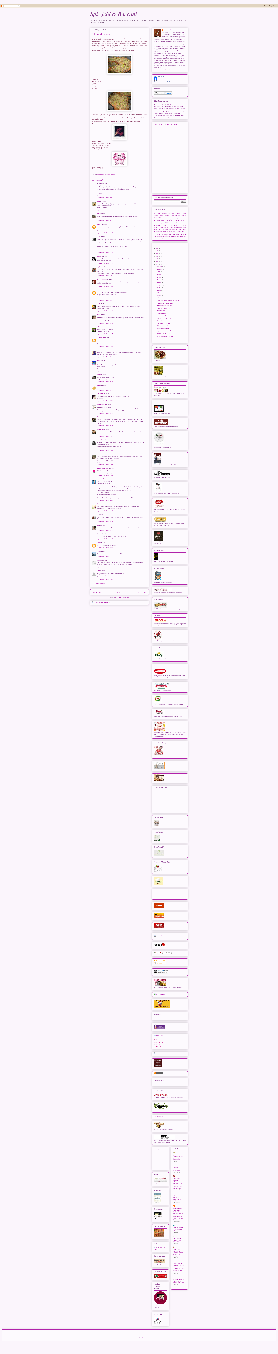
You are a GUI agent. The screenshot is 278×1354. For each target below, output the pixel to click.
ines (98, 525)
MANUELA (100, 327)
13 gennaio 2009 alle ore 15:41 (105, 539)
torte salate (157, 238)
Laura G (99, 440)
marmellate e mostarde (178, 223)
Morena (99, 224)
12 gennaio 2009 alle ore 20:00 (105, 197)
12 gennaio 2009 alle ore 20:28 (105, 210)
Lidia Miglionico (101, 394)
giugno (159, 282)
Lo (97, 514)
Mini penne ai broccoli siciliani (165, 303)
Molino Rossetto (176, 225)
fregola (168, 220)
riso (170, 234)
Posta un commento (100, 583)
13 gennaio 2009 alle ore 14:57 (105, 521)
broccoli (179, 213)
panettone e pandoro (169, 227)
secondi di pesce (110, 174)
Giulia (98, 236)
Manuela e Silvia (168, 30)
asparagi (164, 213)
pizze (174, 231)
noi (159, 227)
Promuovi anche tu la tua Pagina (162, 81)
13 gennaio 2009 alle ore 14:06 (105, 511)
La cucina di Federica (176, 1179)
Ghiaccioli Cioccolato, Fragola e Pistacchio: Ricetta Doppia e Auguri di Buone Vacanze (178, 1185)
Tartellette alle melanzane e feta (165, 305)
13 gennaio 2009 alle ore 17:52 (105, 567)
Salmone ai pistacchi (162, 326)
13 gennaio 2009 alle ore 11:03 (105, 464)
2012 (157, 256)
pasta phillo (161, 229)
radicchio (166, 234)
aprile (159, 287)
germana (99, 290)
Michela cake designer (103, 468)
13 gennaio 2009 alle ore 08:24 (105, 323)
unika (98, 214)
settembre (160, 274)
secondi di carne (181, 234)
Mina (98, 571)
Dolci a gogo (100, 429)
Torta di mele (158, 1038)
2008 (157, 340)
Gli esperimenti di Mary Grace (178, 1209)
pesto (180, 229)
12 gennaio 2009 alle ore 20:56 (105, 233)
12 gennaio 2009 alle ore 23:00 (105, 275)
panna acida (178, 227)
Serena (99, 417)
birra (169, 213)
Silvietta (99, 256)
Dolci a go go (176, 1249)
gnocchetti (182, 220)
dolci (155, 220)
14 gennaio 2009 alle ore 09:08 (105, 579)
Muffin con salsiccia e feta (163, 308)
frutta (98, 174)
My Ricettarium (101, 404)
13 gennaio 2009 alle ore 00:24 (105, 286)
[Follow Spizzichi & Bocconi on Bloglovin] (163, 94)
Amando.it (162, 1018)
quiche (161, 234)
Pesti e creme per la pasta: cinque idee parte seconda (178, 1158)
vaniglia (175, 1167)
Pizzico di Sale (101, 337)
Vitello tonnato (158, 1042)
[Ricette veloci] (158, 1035)
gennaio (159, 295)
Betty (98, 360)
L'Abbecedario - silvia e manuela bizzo (165, 124)
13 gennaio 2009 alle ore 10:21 (105, 381)
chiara (98, 504)
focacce (163, 220)
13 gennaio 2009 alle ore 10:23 (105, 390)
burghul (184, 213)
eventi (159, 220)
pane (162, 227)
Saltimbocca (157, 1040)
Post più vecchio (142, 592)
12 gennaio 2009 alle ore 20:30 (105, 220)
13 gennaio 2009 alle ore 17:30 (105, 556)
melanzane (157, 225)
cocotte (184, 215)
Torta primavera (161, 310)
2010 (157, 261)
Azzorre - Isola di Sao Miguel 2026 (178, 1241)
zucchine (172, 238)
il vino (166, 222)
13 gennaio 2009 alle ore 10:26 (105, 401)
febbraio (159, 293)
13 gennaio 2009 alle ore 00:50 (105, 300)
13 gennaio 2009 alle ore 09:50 (105, 371)
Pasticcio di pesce (161, 313)
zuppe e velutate (179, 238)
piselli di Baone (167, 231)
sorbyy (99, 374)
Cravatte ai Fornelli (178, 1279)
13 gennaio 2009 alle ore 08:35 (105, 334)
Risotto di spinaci (161, 321)
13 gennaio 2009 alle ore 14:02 (105, 500)
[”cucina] (155, 1053)
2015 (157, 248)
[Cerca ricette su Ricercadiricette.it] (159, 994)
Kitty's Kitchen (177, 1264)
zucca (167, 238)
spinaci (173, 236)
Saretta (99, 454)
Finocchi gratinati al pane (163, 316)
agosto (159, 277)
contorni (157, 217)
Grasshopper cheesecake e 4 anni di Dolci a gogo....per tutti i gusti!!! (178, 1253)
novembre (160, 269)
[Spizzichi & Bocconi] (155, 80)
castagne (167, 215)
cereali (172, 215)
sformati (167, 236)
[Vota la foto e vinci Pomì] (160, 1249)
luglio (159, 279)
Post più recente (97, 592)
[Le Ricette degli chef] (159, 936)
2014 (157, 251)
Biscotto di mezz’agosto (176, 1169)
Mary (98, 385)
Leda (98, 350)
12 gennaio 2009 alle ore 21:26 (105, 252)
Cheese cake (158, 1046)
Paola (98, 551)
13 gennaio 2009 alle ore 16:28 (105, 547)
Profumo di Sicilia (178, 1227)
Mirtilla (99, 304)
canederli (156, 215)
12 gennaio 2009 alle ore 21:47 (105, 263)
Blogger (142, 1337)
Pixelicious (176, 1196)
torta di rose (182, 236)
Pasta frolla (157, 1044)
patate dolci (168, 229)
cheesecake (178, 215)
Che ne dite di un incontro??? (164, 323)
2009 (157, 264)
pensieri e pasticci (178, 1155)
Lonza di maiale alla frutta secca (165, 336)
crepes (168, 218)
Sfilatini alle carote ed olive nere (165, 298)
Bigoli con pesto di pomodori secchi (166, 331)
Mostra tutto (183, 1287)
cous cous (164, 218)
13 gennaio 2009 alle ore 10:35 (105, 413)
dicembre (159, 266)
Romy (98, 314)
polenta (179, 231)
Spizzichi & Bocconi (113, 14)
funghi (177, 220)
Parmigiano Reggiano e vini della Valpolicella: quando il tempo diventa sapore (178, 1268)
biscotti (173, 213)
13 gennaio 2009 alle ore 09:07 (105, 346)
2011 (157, 259)
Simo (98, 201)
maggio (159, 285)
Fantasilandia (100, 479)
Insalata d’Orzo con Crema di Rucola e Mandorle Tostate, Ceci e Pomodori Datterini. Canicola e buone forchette (178, 1216)
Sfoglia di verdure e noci (163, 333)
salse (173, 234)
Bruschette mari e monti (163, 328)
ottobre (159, 272)
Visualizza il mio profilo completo (162, 70)
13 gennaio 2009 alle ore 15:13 (105, 530)
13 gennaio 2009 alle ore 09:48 (105, 357)
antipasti (157, 213)
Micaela (99, 560)
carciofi (161, 215)
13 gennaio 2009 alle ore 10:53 (105, 425)
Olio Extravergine (158, 1116)
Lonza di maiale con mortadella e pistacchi (168, 300)
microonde (103, 174)
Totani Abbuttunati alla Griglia (178, 1230)
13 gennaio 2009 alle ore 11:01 (105, 450)
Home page (119, 592)
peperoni (175, 229)
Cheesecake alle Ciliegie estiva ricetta (178, 1281)
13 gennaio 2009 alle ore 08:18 (105, 311)
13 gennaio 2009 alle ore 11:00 (105, 436)
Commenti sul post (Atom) (122, 597)
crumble (184, 218)
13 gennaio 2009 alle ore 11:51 (105, 475)
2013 (157, 253)
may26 (98, 267)
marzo (159, 290)
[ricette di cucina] (159, 1029)
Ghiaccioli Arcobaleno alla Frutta (177, 1199)
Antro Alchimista (102, 279)
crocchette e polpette (176, 218)
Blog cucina (157, 1084)
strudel (177, 236)
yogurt (163, 238)
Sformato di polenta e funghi (164, 318)
